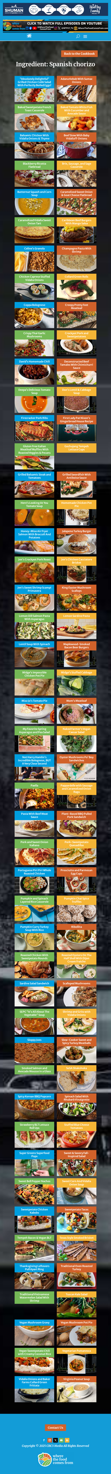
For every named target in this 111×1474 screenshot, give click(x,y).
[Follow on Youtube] (61, 1440)
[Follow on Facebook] (44, 1440)
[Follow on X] (55, 1440)
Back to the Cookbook (79, 53)
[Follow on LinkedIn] (67, 1440)
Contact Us (55, 1427)
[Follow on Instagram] (49, 1440)
